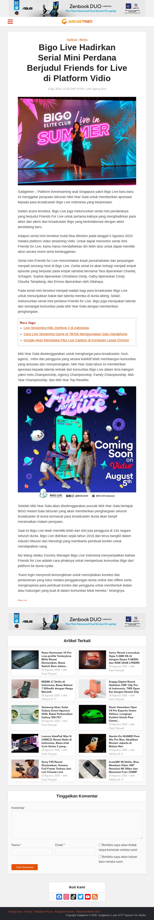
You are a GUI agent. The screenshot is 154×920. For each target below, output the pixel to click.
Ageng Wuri (99, 88)
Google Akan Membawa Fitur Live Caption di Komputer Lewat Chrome (76, 340)
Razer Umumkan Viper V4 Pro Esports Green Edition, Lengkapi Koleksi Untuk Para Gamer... (123, 714)
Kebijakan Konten (64, 911)
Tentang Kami (15, 911)
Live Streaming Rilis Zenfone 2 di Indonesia (56, 328)
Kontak (28, 911)
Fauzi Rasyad (49, 673)
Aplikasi (72, 39)
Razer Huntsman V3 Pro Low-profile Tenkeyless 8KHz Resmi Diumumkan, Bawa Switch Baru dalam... (57, 659)
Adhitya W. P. (49, 699)
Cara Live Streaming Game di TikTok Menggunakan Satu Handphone (75, 334)
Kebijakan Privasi (43, 911)
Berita (84, 39)
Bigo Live (23, 600)
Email (60, 845)
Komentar (17, 807)
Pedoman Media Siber (88, 911)
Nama (16, 845)
